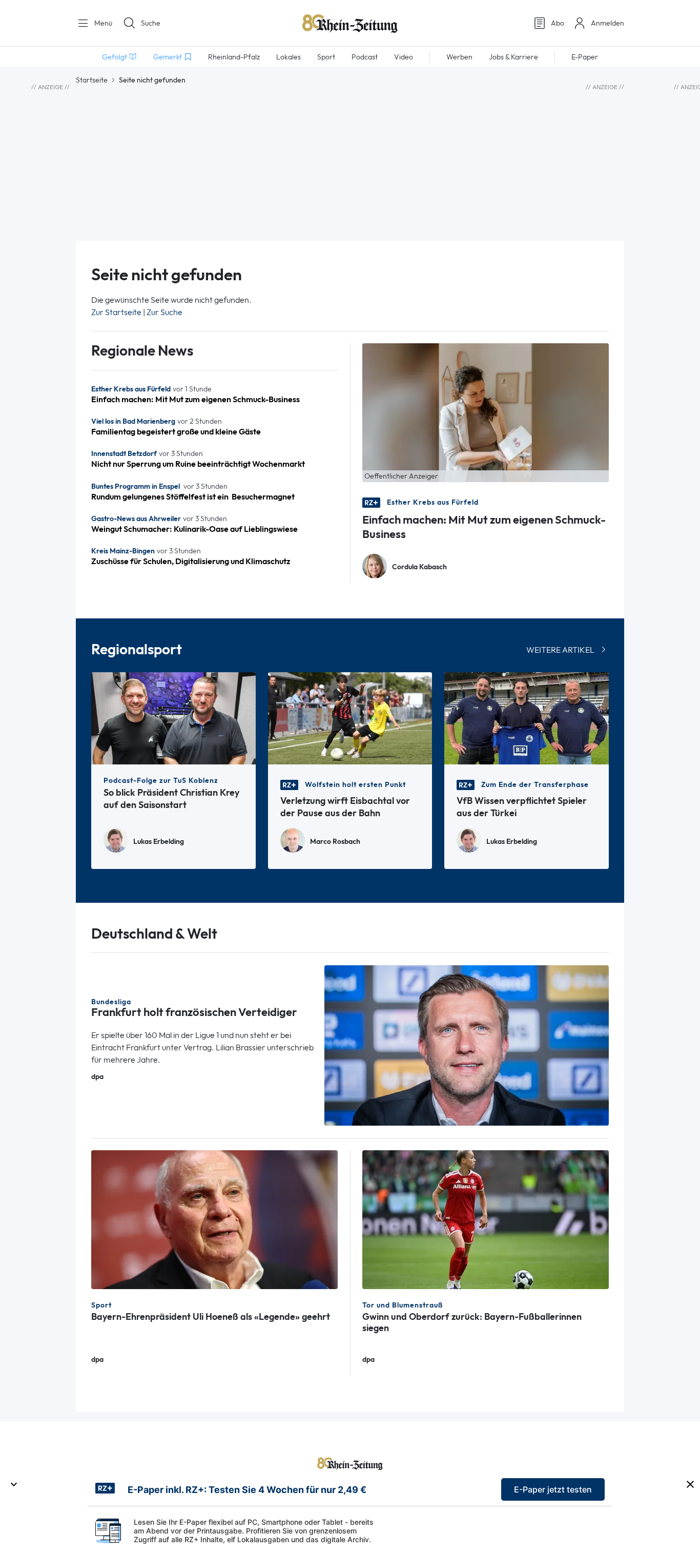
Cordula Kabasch (419, 567)
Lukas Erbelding (158, 841)
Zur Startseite (116, 312)
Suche (150, 23)
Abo (557, 23)
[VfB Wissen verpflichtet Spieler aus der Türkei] (526, 717)
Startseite (92, 80)
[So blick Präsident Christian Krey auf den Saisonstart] (173, 717)
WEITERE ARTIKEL (560, 650)
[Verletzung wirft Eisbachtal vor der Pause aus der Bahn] (350, 717)
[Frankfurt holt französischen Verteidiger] (466, 1044)
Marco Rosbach (335, 841)
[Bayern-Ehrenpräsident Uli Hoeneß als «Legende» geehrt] (214, 1218)
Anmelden (607, 23)
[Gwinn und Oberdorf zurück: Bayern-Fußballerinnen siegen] (485, 1218)
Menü (102, 23)
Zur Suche (164, 312)
